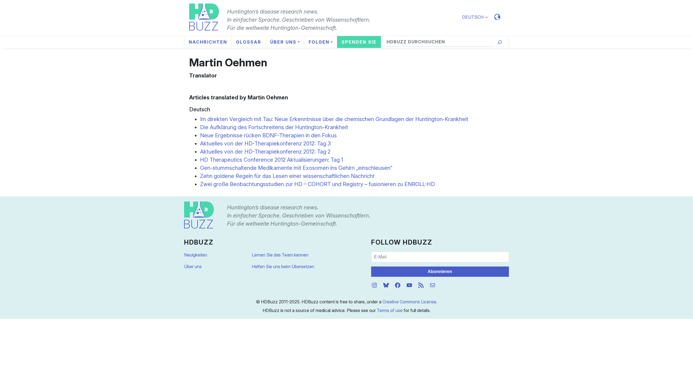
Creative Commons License (409, 301)
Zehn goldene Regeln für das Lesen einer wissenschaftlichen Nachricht (287, 176)
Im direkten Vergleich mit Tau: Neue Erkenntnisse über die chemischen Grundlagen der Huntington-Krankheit (334, 119)
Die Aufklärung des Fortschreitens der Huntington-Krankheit (274, 127)
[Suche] (499, 42)
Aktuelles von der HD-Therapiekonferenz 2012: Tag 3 (265, 143)
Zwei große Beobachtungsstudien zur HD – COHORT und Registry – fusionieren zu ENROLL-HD (317, 184)
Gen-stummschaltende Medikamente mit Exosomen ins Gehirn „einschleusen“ (296, 168)
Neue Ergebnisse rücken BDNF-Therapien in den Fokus (268, 135)
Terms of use (390, 310)
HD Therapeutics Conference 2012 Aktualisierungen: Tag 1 (271, 160)
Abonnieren (440, 271)
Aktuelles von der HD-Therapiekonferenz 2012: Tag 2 (265, 151)
